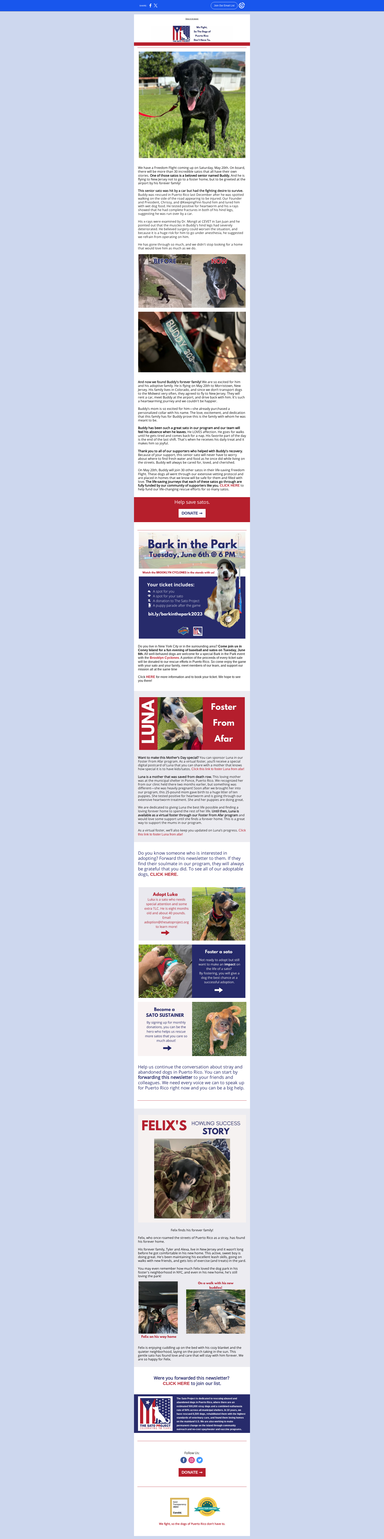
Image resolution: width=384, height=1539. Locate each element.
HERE (150, 677)
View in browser (192, 18)
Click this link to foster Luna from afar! (217, 769)
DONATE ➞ (192, 513)
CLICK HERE (230, 485)
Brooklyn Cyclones (164, 657)
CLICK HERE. (164, 874)
